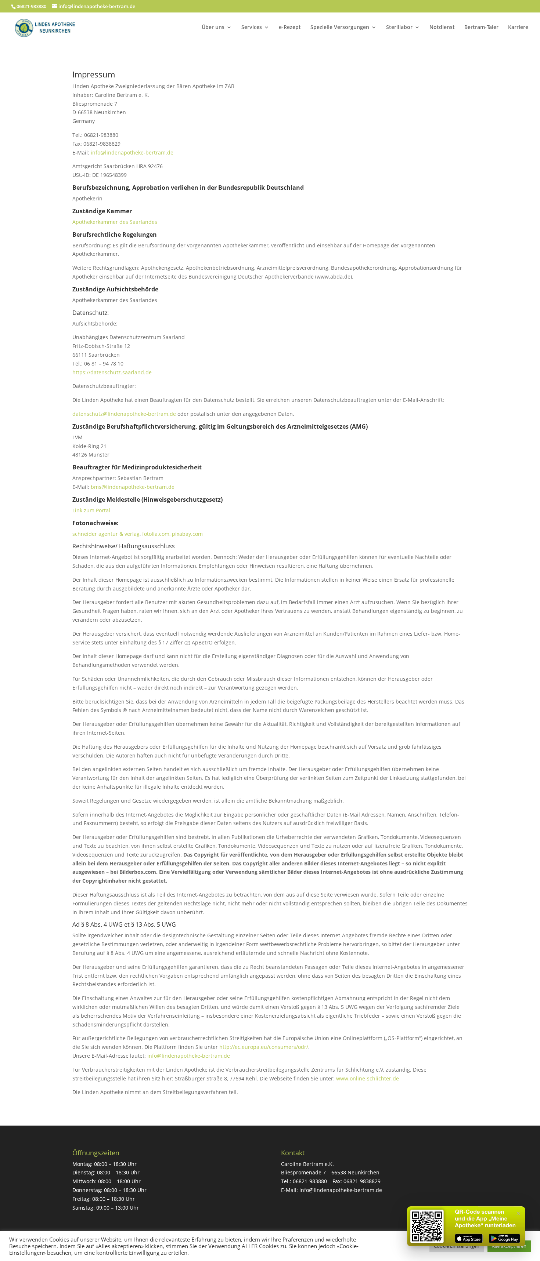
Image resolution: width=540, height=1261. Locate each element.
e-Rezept (290, 27)
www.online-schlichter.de (367, 1078)
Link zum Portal (91, 510)
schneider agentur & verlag (106, 533)
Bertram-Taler (481, 27)
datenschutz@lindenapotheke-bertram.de (124, 413)
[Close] (518, 1213)
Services (251, 27)
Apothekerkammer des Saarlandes (114, 221)
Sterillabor (399, 27)
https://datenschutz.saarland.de (112, 372)
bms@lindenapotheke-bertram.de (132, 486)
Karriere (518, 27)
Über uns (213, 27)
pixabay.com (187, 533)
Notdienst (442, 27)
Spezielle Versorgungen (339, 27)
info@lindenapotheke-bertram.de (132, 152)
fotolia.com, (157, 533)
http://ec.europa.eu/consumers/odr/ (263, 1046)
